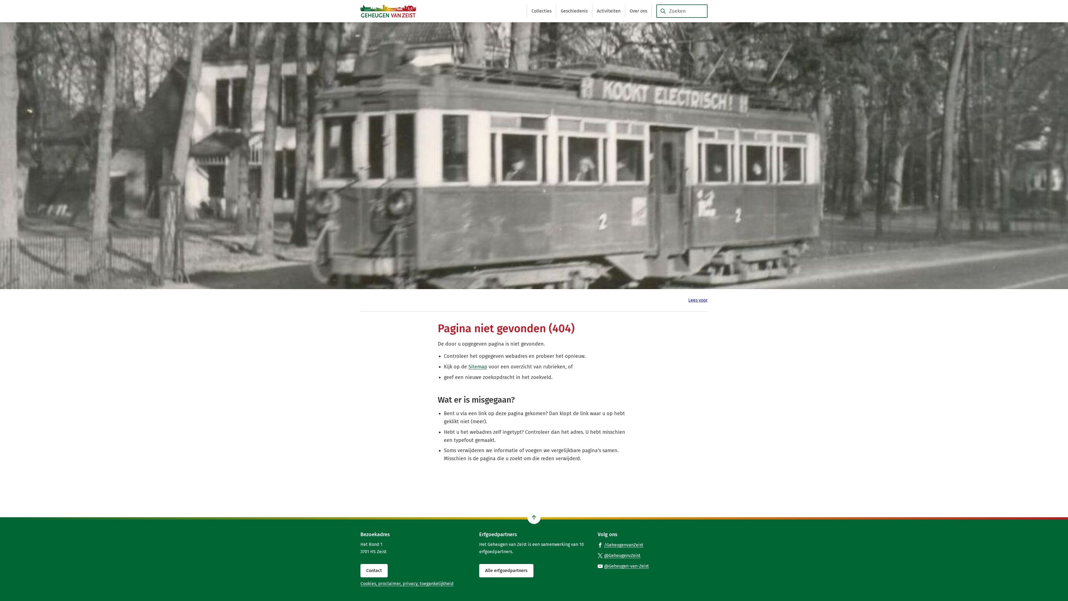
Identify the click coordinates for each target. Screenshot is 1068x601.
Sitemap (477, 367)
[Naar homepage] (388, 11)
